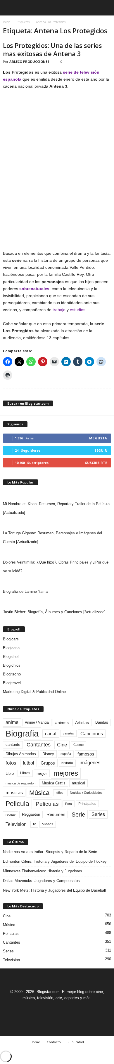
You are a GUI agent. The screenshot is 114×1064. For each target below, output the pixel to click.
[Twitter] (64, 1008)
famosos (85, 754)
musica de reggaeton (20, 783)
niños (59, 792)
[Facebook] (37, 1008)
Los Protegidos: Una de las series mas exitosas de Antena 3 (52, 49)
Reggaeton (31, 814)
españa (66, 753)
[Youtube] (77, 1008)
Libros (25, 773)
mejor (42, 773)
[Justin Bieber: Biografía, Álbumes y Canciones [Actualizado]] (57, 602)
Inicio (6, 22)
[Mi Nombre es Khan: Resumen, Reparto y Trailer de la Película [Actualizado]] (57, 494)
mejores (65, 773)
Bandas (101, 722)
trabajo (59, 309)
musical (78, 783)
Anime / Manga (37, 722)
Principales (87, 804)
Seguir (100, 450)
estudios (77, 309)
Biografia (22, 733)
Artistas (82, 722)
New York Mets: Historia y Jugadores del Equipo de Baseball (54, 890)
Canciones (91, 733)
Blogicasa (11, 648)
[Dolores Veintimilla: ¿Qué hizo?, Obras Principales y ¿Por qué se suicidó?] (57, 552)
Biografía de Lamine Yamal (26, 591)
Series (98, 814)
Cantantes (39, 745)
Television (16, 824)
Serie (78, 814)
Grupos (48, 762)
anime (12, 722)
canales (68, 733)
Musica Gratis (53, 783)
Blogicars (11, 639)
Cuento (78, 744)
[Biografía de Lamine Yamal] (57, 581)
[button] (105, 7)
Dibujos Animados (21, 754)
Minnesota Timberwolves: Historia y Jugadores (42, 871)
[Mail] (51, 1008)
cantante (13, 745)
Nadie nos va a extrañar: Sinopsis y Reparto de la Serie (50, 852)
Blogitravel (12, 683)
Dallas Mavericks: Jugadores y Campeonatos (41, 880)
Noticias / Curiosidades (86, 792)
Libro (10, 773)
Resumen (55, 814)
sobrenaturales (34, 288)
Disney (48, 754)
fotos (11, 763)
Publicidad (76, 1042)
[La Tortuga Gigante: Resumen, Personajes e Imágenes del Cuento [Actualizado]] (57, 523)
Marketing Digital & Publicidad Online (34, 691)
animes (62, 722)
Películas (47, 804)
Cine (62, 745)
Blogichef (11, 656)
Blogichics (11, 665)
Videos (47, 824)
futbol (28, 762)
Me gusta (98, 438)
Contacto (54, 1042)
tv (34, 824)
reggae (10, 814)
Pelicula (17, 803)
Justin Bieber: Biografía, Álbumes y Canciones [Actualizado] (54, 612)
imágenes (90, 762)
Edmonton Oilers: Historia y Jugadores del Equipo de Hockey (55, 861)
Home (35, 1042)
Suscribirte (96, 462)
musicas (14, 792)
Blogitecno (12, 674)
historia (67, 763)
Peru (68, 803)
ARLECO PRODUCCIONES (29, 61)
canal (50, 733)
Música (39, 792)
